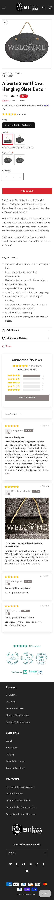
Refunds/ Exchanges (16, 761)
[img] (12, 426)
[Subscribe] (44, 852)
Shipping (5, 100)
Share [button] (8, 346)
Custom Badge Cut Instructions (21, 807)
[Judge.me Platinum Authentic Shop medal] (13, 658)
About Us (10, 701)
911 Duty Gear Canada (29, 894)
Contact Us (11, 694)
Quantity (6, 170)
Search (9, 740)
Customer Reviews (15, 708)
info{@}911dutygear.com (18, 722)
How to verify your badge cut (20, 787)
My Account (11, 747)
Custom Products (14, 793)
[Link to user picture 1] (27, 518)
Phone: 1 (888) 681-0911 (17, 715)
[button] (3, 7)
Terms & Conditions (15, 768)
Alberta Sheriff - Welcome (18, 125)
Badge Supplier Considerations (21, 814)
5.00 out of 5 (35, 366)
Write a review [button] (27, 397)
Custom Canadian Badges (18, 800)
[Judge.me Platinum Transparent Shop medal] (27, 658)
